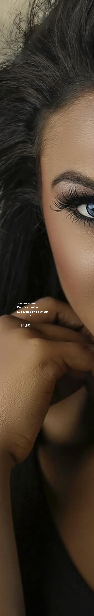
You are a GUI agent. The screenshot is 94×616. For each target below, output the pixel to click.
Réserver (32, 315)
